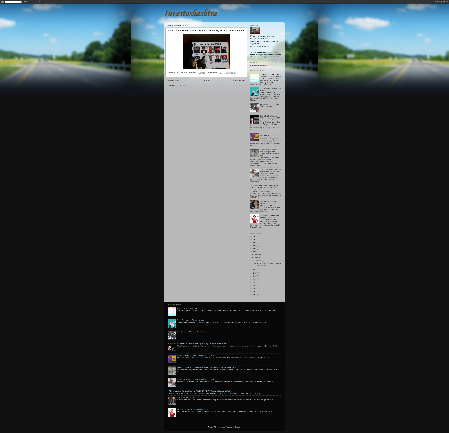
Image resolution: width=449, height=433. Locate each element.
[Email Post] (221, 73)
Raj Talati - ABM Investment (263, 36)
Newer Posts (174, 80)
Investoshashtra (190, 13)
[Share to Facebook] (232, 73)
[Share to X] (230, 73)
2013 (255, 288)
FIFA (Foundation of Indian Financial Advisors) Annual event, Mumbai (206, 30)
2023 (255, 242)
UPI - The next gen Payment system (190, 320)
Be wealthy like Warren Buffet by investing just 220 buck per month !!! (270, 118)
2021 (255, 249)
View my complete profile (259, 47)
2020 (255, 252)
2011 (255, 294)
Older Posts (239, 80)
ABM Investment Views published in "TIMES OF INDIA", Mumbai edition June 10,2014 (264, 187)
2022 (255, 246)
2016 (255, 279)
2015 (255, 282)
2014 (255, 285)
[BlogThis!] (227, 73)
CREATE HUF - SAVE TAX (269, 74)
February (258, 261)
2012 (255, 291)
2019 (255, 270)
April (256, 257)
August (257, 254)
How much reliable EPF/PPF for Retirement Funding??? (270, 170)
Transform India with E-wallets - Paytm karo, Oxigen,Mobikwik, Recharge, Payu (270, 152)
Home (207, 80)
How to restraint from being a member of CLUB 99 (270, 135)
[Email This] (225, 73)
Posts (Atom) (183, 85)
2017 (255, 276)
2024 (255, 239)
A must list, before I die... (269, 201)
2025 (255, 236)
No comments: (212, 73)
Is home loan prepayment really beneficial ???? (269, 216)
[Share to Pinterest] (234, 73)
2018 (255, 273)
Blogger (238, 427)
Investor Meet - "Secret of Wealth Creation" (269, 105)
